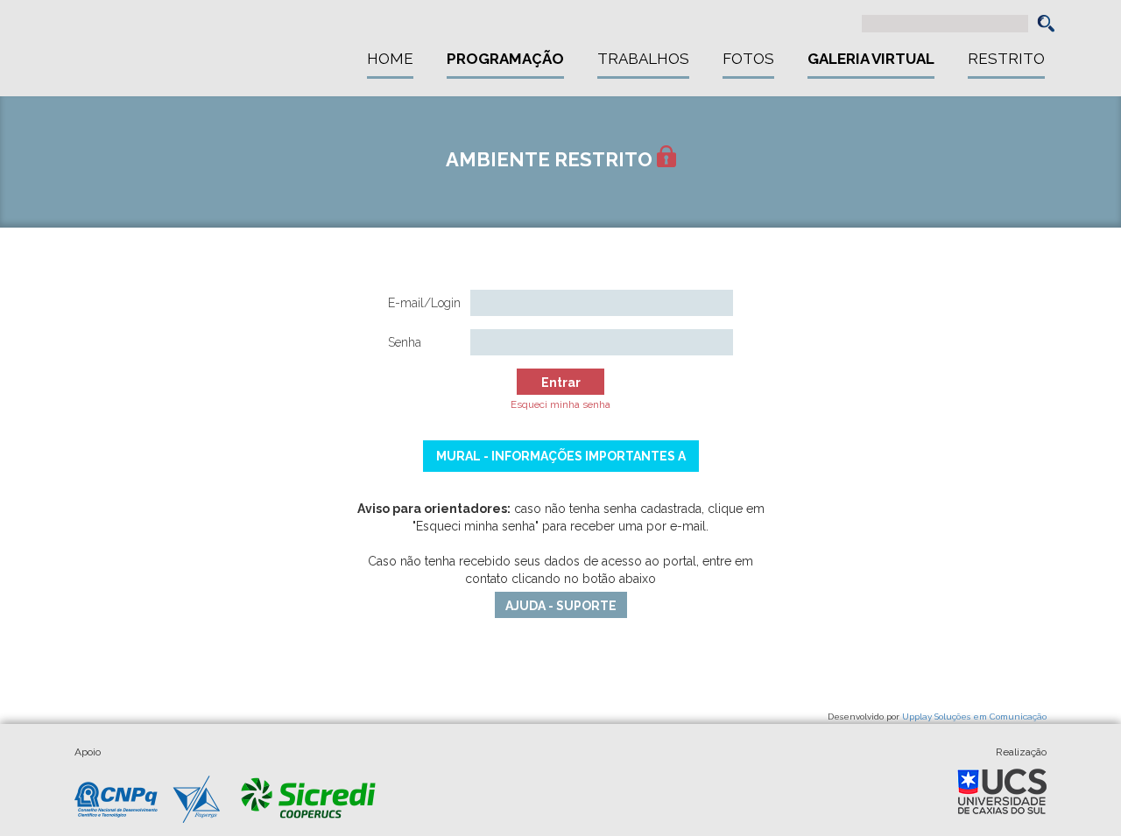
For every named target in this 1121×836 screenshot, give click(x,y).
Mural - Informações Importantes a (561, 456)
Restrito (1006, 58)
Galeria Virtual (870, 58)
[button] (1046, 23)
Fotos (748, 58)
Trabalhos (643, 58)
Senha (404, 342)
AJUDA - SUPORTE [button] (561, 606)
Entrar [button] (561, 383)
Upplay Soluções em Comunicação (974, 716)
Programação (505, 58)
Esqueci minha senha (560, 404)
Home (390, 58)
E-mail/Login (424, 303)
